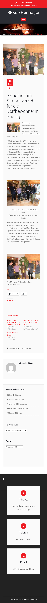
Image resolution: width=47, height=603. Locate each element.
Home (4, 34)
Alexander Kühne (14, 348)
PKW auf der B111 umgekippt (17, 404)
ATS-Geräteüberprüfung (15, 399)
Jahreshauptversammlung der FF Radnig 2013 (31, 322)
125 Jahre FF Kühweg (14, 413)
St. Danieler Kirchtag (14, 395)
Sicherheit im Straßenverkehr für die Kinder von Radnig (14, 322)
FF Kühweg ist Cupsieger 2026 (17, 408)
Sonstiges (10, 34)
